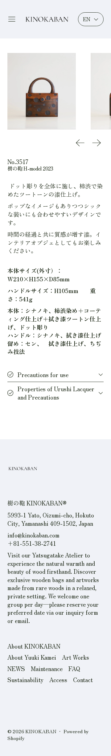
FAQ (74, 668)
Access (58, 679)
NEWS (16, 668)
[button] (41, 91)
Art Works (75, 657)
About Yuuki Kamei (31, 657)
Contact (83, 679)
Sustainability (25, 679)
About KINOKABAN (33, 646)
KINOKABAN (40, 731)
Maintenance (47, 668)
